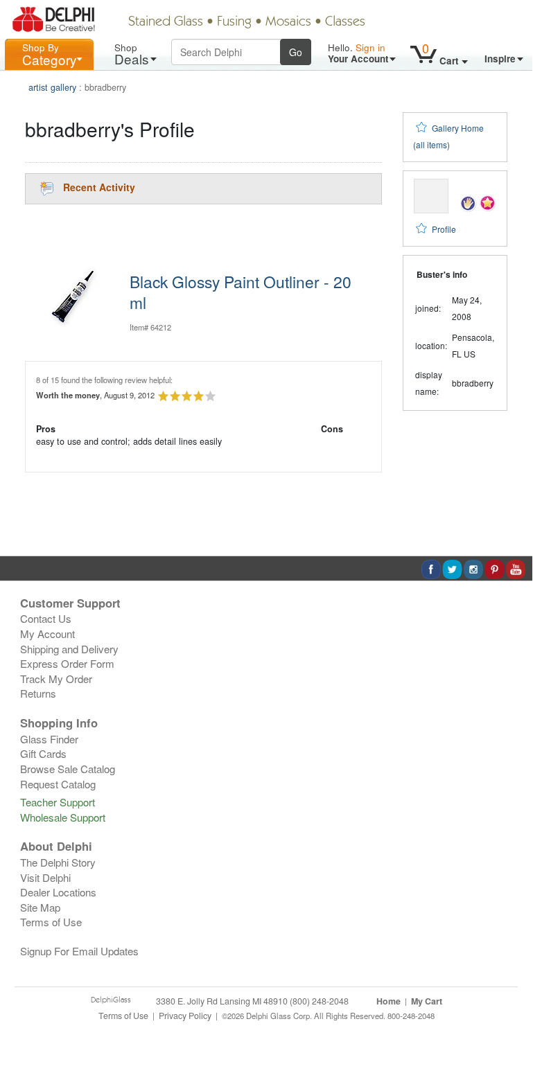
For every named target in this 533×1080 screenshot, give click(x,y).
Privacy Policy (185, 1015)
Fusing (234, 22)
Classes (345, 22)
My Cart (426, 1001)
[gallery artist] (468, 202)
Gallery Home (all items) (448, 136)
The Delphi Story (58, 862)
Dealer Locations (58, 892)
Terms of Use (51, 921)
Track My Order (56, 678)
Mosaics (288, 22)
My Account (47, 633)
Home (388, 1001)
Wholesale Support (62, 817)
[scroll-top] (511, 1022)
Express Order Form (67, 663)
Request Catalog (58, 784)
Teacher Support (57, 802)
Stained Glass (165, 22)
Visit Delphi (45, 877)
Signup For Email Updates (79, 951)
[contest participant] (487, 202)
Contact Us (45, 618)
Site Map (40, 907)
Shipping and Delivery (69, 648)
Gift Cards (43, 753)
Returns (38, 693)
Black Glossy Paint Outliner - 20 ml (240, 291)
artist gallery (52, 87)
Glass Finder (49, 739)
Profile (444, 229)
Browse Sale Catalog (67, 768)
